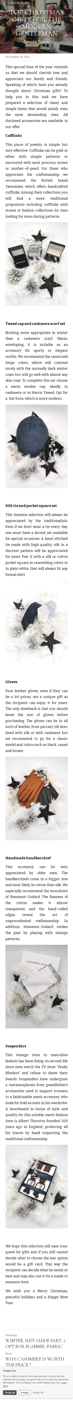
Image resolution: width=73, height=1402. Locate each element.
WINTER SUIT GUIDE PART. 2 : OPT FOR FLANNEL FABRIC (36, 1343)
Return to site (20, 3)
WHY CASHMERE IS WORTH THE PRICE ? (34, 1362)
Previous (11, 1335)
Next (8, 1353)
